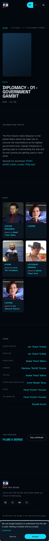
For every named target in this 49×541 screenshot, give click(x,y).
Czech (36, 5)
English (30, 5)
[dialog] (24, 531)
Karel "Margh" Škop (36, 382)
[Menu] (43, 5)
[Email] (27, 502)
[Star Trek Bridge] (6, 5)
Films (5, 28)
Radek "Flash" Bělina (36, 361)
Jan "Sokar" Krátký (37, 346)
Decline (13, 536)
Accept (35, 536)
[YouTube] (19, 502)
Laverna (32, 226)
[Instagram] (12, 502)
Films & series (13, 439)
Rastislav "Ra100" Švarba (34, 368)
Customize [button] (6, 530)
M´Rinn (8, 264)
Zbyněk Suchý (39, 404)
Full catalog (36, 437)
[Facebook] (5, 502)
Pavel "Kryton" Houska (35, 389)
